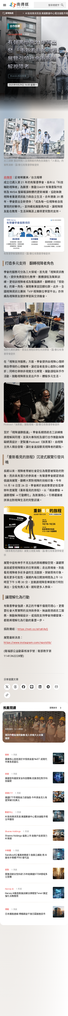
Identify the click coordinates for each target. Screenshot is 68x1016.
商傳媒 (8, 177)
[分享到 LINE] (31, 687)
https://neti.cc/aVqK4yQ (33, 629)
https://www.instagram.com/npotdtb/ (28, 642)
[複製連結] (7, 695)
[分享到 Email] (56, 687)
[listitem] (34, 758)
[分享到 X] (7, 687)
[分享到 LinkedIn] (40, 687)
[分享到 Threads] (15, 687)
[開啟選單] (4, 5)
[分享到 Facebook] (23, 687)
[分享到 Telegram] (48, 687)
